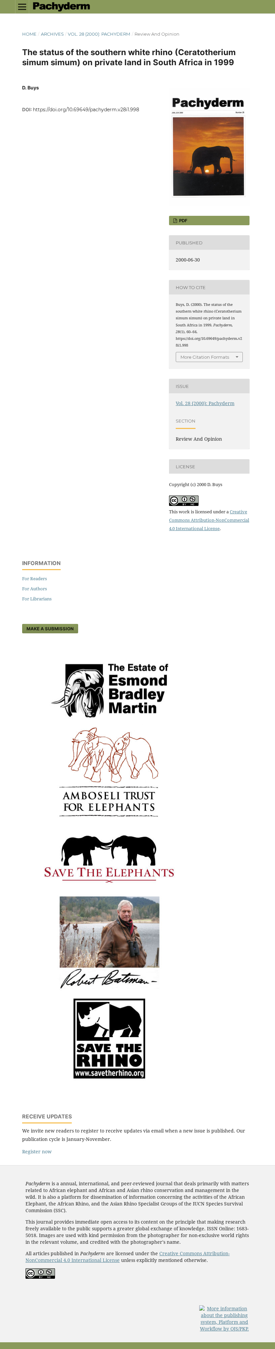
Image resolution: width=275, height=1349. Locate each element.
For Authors (34, 589)
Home (29, 34)
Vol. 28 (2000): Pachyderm (99, 34)
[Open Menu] (22, 6)
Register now (37, 1151)
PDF (182, 220)
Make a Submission (50, 628)
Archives (52, 34)
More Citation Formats (204, 357)
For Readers (34, 579)
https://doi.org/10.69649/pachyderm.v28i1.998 (86, 110)
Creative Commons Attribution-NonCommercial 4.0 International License (209, 520)
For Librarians (37, 599)
